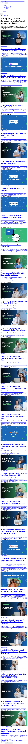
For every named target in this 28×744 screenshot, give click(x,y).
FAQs (4, 11)
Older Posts (9, 739)
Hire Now (3, 742)
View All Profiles (6, 8)
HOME (4, 5)
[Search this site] (6, 3)
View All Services (7, 7)
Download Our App (7, 6)
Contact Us (5, 9)
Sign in (2, 15)
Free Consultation (8, 742)
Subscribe (6, 15)
